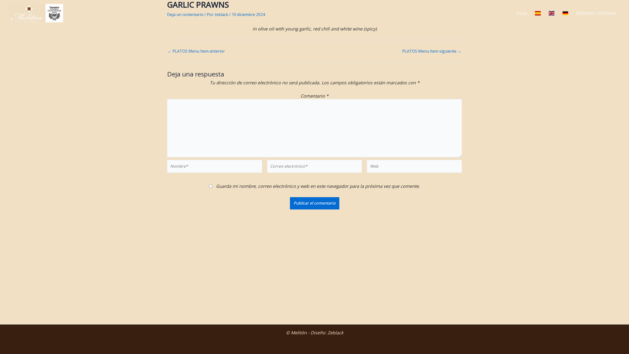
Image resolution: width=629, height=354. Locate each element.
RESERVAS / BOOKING (596, 13)
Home (521, 13)
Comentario (314, 96)
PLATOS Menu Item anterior (196, 51)
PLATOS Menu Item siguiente (431, 51)
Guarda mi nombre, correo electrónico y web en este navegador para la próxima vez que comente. (318, 186)
